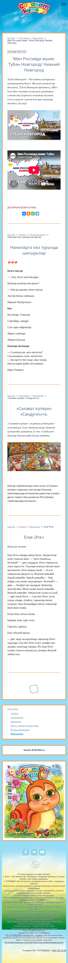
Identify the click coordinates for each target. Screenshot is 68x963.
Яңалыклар (17, 734)
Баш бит (11, 38)
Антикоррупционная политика (19, 942)
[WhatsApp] (33, 213)
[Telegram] (37, 213)
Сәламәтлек (17, 717)
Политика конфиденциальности (48, 942)
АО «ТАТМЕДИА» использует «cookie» (24, 935)
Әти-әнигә (12, 709)
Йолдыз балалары (20, 730)
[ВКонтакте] (24, 213)
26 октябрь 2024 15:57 (17, 52)
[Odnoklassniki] (25, 855)
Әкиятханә (35, 527)
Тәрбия (14, 713)
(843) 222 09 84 (59, 950)
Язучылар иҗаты (38, 235)
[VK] (34, 855)
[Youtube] (42, 855)
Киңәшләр (16, 721)
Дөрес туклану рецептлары (25, 725)
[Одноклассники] (28, 213)
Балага (23, 235)
